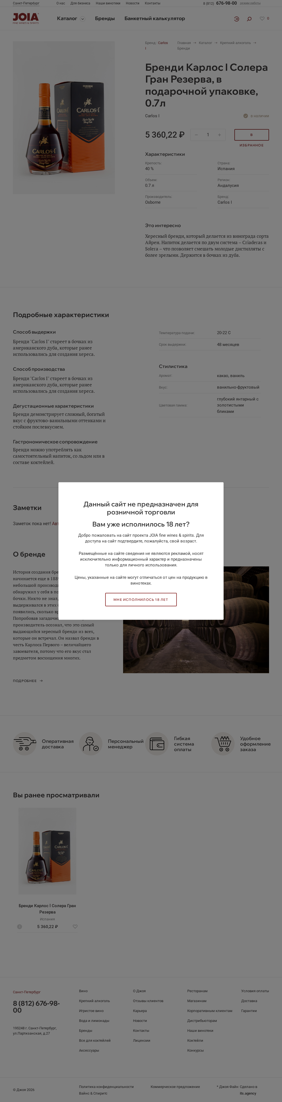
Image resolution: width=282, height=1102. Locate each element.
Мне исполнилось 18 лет (140, 600)
